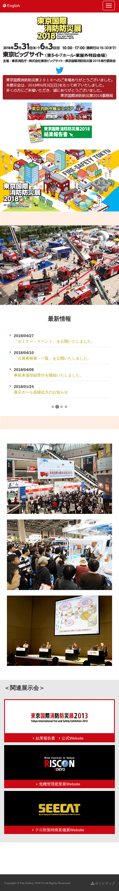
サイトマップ (104, 883)
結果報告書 (45, 738)
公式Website (73, 738)
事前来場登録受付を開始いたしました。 (49, 375)
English (13, 5)
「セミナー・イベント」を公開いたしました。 (54, 341)
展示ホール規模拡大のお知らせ (41, 392)
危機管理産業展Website (59, 784)
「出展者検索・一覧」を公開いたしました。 (52, 358)
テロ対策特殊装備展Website (59, 830)
